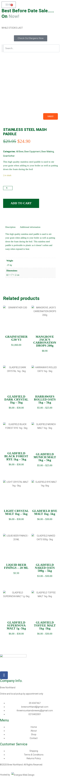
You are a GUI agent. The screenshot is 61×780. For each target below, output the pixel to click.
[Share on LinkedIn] (11, 217)
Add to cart (21, 203)
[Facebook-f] (4, 675)
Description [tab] (10, 227)
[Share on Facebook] (5, 217)
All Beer (19, 151)
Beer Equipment (32, 151)
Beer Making (47, 151)
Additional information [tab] (30, 227)
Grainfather (9, 156)
